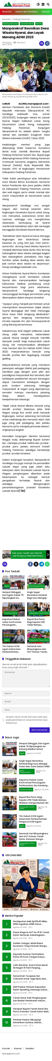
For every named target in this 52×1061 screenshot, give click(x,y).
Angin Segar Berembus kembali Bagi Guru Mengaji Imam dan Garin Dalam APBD (37, 595)
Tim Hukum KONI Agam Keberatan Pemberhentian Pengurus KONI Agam (13, 649)
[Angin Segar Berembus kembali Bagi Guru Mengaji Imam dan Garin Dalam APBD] (38, 582)
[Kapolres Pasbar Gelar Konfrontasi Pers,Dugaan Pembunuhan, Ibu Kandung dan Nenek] (13, 609)
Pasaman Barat (10, 613)
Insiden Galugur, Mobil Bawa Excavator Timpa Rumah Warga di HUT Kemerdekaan (31, 945)
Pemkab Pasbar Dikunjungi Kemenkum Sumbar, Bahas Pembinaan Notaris (27, 1021)
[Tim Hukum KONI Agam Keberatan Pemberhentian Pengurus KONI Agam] (13, 636)
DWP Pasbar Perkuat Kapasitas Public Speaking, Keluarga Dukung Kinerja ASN (31, 988)
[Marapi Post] (16, 4)
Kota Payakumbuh (36, 586)
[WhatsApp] (47, 564)
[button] (38, 4)
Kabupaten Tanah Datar (39, 613)
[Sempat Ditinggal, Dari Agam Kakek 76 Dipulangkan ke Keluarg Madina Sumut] (13, 582)
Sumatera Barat (27, 23)
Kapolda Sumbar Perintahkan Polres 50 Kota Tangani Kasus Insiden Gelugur (28, 955)
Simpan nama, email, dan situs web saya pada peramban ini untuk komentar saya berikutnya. (27, 719)
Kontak (6, 1048)
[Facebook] (30, 564)
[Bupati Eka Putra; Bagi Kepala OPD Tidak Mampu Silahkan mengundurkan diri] (38, 609)
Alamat (18, 1048)
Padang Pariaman (10, 23)
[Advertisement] (26, 521)
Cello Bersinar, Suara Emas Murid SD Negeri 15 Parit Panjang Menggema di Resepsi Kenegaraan (30, 966)
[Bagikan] (47, 43)
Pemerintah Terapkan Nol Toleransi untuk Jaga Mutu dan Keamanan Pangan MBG (29, 977)
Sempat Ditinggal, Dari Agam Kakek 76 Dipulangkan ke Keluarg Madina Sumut (13, 595)
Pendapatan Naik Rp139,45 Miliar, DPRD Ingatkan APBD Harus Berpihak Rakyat (30, 923)
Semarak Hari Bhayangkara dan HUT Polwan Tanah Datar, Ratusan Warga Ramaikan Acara (37, 649)
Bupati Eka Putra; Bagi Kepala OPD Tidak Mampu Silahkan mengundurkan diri (37, 622)
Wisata (39, 23)
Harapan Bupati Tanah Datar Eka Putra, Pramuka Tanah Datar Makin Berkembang (31, 1010)
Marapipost (7, 42)
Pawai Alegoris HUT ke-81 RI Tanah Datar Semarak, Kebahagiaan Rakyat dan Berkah (31, 934)
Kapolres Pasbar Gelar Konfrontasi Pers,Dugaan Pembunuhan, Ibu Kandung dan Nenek (13, 622)
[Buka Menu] (43, 4)
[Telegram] (41, 564)
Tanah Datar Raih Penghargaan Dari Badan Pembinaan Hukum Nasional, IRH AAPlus (30, 999)
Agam (6, 586)
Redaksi (30, 1048)
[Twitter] (36, 564)
